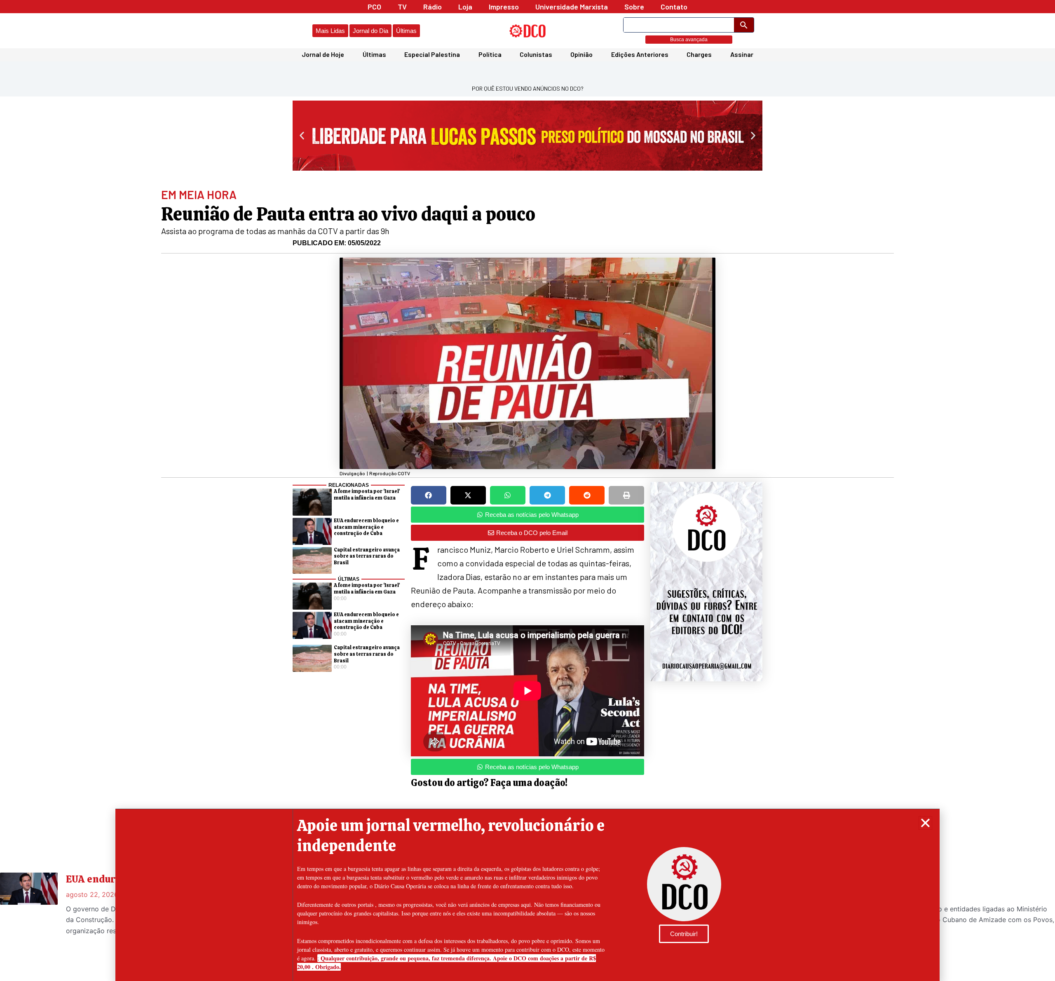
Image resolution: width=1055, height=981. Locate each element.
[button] (925, 823)
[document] (527, 490)
